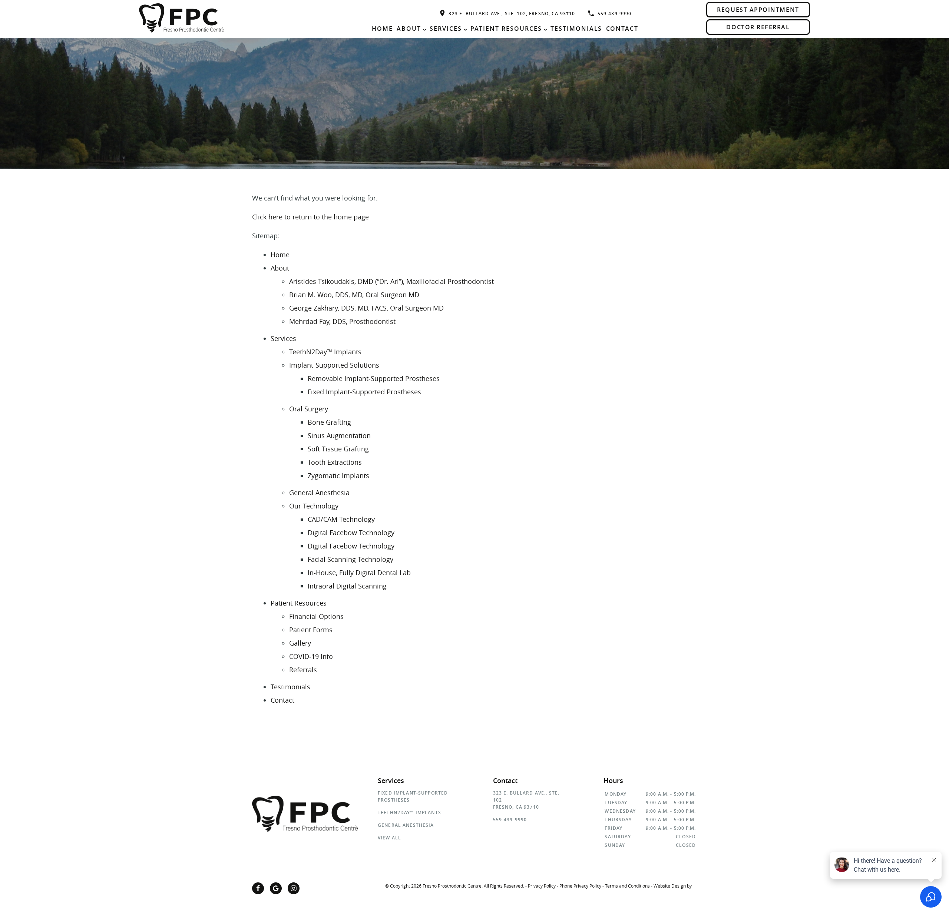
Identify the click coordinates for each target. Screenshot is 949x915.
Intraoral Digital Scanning (347, 585)
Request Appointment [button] (758, 10)
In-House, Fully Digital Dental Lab (359, 572)
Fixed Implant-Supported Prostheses (364, 391)
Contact (622, 28)
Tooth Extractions (335, 462)
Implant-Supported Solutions (334, 365)
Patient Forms (311, 629)
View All (389, 838)
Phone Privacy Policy (580, 886)
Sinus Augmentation (339, 435)
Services (446, 28)
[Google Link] (276, 888)
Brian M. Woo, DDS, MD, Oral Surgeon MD (354, 294)
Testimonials (576, 28)
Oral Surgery (308, 408)
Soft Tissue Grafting (338, 448)
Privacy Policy (542, 886)
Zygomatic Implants (338, 475)
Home (382, 28)
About (409, 28)
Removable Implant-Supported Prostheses (374, 378)
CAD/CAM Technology (341, 519)
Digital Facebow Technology (351, 532)
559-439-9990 (615, 13)
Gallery (300, 643)
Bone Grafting (329, 422)
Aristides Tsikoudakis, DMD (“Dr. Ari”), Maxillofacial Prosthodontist (391, 281)
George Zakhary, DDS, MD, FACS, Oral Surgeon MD (366, 308)
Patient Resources (506, 28)
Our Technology (313, 505)
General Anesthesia (319, 492)
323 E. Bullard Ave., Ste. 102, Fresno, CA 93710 (512, 13)
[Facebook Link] (258, 888)
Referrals (303, 669)
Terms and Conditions (627, 886)
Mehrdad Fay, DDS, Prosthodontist (342, 321)
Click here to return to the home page (310, 216)
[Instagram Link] (294, 888)
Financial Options (316, 616)
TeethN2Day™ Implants (325, 351)
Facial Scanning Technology (350, 559)
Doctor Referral (758, 27)
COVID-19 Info (311, 656)
